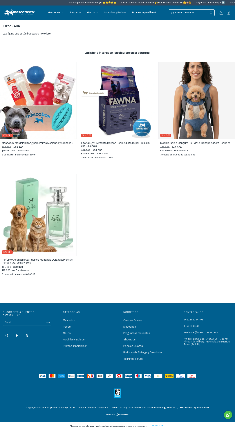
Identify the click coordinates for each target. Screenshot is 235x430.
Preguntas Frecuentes (136, 333)
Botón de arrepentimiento (194, 407)
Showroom (129, 339)
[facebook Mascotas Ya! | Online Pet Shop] (17, 335)
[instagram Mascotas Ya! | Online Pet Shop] (6, 335)
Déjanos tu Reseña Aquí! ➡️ (194, 2)
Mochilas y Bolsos (115, 12)
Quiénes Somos (132, 320)
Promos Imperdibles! (144, 12)
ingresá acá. (169, 407)
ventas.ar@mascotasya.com (201, 332)
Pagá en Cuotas (133, 346)
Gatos (91, 12)
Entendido (157, 426)
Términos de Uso (133, 359)
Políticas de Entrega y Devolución (143, 352)
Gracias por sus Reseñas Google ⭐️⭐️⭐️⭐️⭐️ (76, 2)
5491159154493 (193, 319)
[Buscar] (211, 13)
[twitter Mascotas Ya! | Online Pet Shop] (27, 335)
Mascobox (54, 12)
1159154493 (191, 326)
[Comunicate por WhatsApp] (228, 415)
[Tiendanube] (117, 414)
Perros (74, 12)
